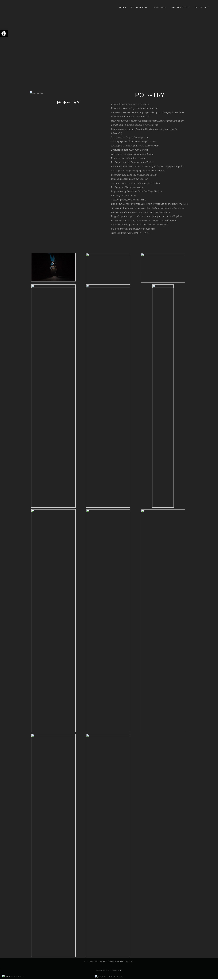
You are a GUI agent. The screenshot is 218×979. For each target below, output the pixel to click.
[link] (12, 976)
